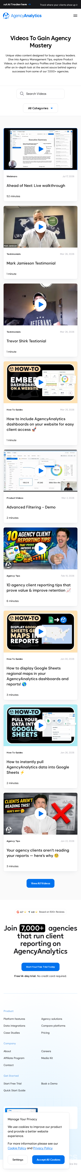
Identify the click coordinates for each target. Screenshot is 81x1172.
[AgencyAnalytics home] (22, 15)
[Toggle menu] (75, 15)
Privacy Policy (42, 1148)
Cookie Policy (17, 1148)
